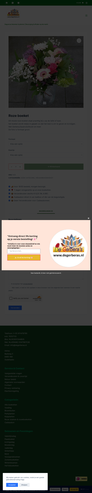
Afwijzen (24, 485)
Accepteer (12, 485)
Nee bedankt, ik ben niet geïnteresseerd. (46, 273)
